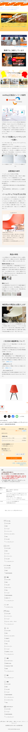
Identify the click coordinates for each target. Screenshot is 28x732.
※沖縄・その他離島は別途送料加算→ (19, 463)
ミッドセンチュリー (10, 541)
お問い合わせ (2, 721)
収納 (8, 577)
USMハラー (8, 598)
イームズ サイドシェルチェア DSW (7, 9)
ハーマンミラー (9, 531)
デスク (8, 611)
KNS (6, 526)
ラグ (8, 604)
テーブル (8, 521)
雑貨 (8, 681)
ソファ (8, 545)
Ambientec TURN (9, 665)
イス (8, 628)
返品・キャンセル (17, 721)
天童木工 (7, 638)
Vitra (7, 536)
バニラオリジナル (9, 607)
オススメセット (10, 706)
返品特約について (23, 464)
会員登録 (24, 430)
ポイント (24, 721)
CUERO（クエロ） (9, 651)
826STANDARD (9, 573)
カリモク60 (8, 523)
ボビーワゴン (8, 587)
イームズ (7, 528)
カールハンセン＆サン (10, 533)
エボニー (15, 9)
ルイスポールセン (9, 660)
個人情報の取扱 (19, 725)
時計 (8, 675)
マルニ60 (7, 539)
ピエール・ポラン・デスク (11, 621)
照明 (8, 658)
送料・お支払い (10, 721)
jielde (7, 668)
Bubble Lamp (8, 663)
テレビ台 (8, 565)
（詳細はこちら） (9, 361)
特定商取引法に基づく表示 (11, 725)
